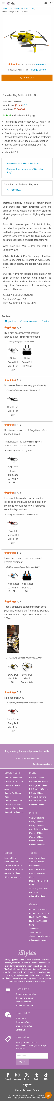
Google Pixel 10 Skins (38, 829)
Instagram (17, 1079)
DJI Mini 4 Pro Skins (37, 797)
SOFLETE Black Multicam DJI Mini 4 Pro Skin (13, 475)
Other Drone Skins (37, 804)
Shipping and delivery (25, 998)
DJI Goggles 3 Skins (38, 785)
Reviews (27, 1090)
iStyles (4, 9)
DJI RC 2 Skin (13, 190)
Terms (10, 1097)
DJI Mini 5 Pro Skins (37, 801)
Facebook (8, 1079)
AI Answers (21, 1018)
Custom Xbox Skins (12, 804)
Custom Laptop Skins (13, 781)
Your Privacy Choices (39, 1097)
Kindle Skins (34, 865)
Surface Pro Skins (12, 873)
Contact (36, 1090)
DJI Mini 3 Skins (36, 793)
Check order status (24, 1026)
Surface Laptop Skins (13, 869)
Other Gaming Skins (37, 940)
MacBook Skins (11, 862)
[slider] (14, 64)
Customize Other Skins (14, 812)
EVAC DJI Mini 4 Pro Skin (13, 678)
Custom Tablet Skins (13, 801)
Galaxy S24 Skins (36, 818)
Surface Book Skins (13, 865)
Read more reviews (42, 764)
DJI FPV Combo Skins (38, 781)
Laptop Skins (10, 858)
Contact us (20, 1030)
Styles (11, 3)
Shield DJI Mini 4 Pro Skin (12, 411)
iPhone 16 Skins (36, 837)
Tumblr (36, 1079)
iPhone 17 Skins (36, 841)
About (18, 1090)
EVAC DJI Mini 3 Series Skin (27, 678)
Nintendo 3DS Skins (37, 909)
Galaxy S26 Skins (36, 825)
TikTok (46, 1079)
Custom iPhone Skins (13, 808)
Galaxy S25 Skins (36, 821)
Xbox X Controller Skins (39, 936)
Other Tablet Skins (37, 896)
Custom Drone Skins (13, 778)
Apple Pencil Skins (37, 858)
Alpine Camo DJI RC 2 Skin (27, 362)
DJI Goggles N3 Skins (38, 789)
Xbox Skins (34, 929)
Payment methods (23, 1002)
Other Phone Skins (37, 845)
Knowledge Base (23, 1022)
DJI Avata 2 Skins (36, 778)
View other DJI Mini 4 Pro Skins (23, 163)
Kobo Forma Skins (37, 869)
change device (38, 69)
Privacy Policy (26, 1097)
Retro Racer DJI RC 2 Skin (27, 587)
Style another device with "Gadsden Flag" (25, 171)
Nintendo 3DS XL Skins (39, 913)
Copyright (17, 1097)
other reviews (30, 321)
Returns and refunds (24, 1005)
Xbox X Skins (35, 932)
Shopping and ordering (26, 994)
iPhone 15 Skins (36, 833)
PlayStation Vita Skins (38, 917)
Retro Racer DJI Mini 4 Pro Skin (13, 587)
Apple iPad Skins (36, 862)
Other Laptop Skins (12, 877)
